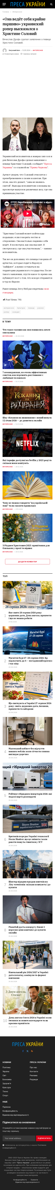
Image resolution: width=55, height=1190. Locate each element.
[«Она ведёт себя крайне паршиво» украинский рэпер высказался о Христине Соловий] (27, 133)
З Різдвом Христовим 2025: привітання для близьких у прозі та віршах (26, 547)
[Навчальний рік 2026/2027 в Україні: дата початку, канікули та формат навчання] (27, 955)
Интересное (38, 50)
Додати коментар (27, 562)
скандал (16, 312)
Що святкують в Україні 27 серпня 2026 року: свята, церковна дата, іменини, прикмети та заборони (30, 706)
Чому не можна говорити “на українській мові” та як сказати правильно (25, 504)
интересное (9, 308)
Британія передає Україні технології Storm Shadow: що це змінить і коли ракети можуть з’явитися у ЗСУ (29, 839)
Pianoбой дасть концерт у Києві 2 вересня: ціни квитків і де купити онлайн (27, 930)
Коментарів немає (12, 54)
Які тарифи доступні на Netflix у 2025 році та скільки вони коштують (27, 461)
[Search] (51, 4)
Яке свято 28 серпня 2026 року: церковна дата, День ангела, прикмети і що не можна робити (30, 615)
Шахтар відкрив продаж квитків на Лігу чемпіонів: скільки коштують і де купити (29, 884)
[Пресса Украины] (28, 4)
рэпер (6, 312)
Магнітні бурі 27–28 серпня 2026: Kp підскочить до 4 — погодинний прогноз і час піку (30, 661)
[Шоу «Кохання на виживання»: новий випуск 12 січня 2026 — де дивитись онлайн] (27, 400)
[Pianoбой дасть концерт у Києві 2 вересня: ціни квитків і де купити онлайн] (27, 909)
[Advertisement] (27, 84)
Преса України (23, 1163)
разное (40, 308)
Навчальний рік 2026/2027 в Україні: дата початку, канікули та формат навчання (28, 975)
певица (31, 308)
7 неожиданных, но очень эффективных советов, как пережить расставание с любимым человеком (25, 375)
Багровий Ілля (14, 50)
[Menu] (4, 4)
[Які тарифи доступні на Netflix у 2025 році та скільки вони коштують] (27, 443)
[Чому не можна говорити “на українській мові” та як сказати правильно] (27, 485)
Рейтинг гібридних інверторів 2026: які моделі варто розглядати (30, 795)
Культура (21, 308)
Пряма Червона (38, 167)
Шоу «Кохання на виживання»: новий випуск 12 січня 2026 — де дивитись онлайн (27, 419)
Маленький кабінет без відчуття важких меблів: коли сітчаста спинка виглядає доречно (29, 751)
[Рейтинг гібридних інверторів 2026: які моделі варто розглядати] (27, 776)
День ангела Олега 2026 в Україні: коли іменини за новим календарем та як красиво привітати (30, 1020)
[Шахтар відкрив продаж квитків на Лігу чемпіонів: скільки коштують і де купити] (27, 864)
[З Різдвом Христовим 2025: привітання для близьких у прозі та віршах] (27, 528)
